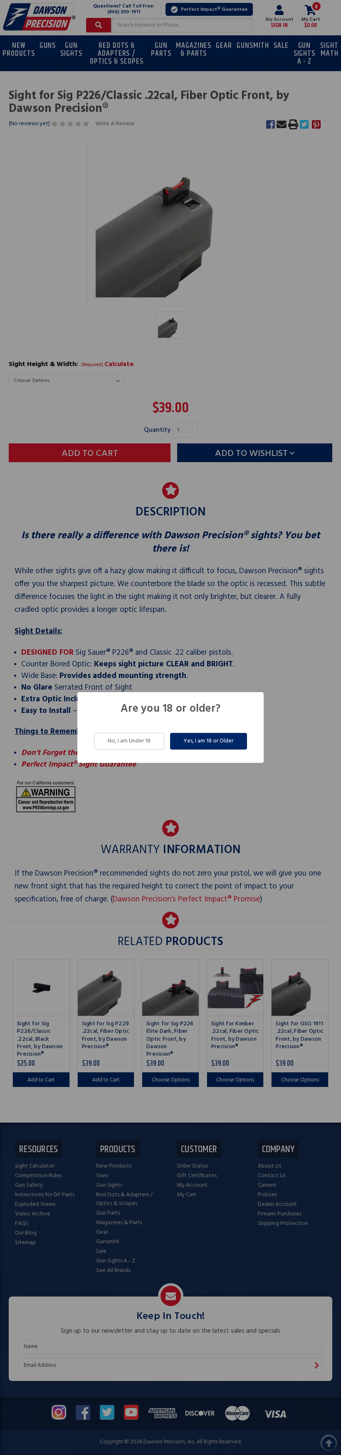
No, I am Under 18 (129, 741)
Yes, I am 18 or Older (208, 741)
